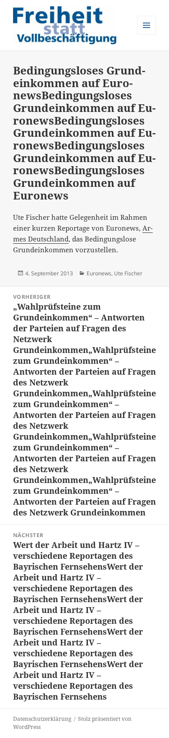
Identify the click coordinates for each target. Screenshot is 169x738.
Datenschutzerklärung (42, 719)
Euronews (99, 273)
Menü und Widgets (146, 34)
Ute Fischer (128, 273)
